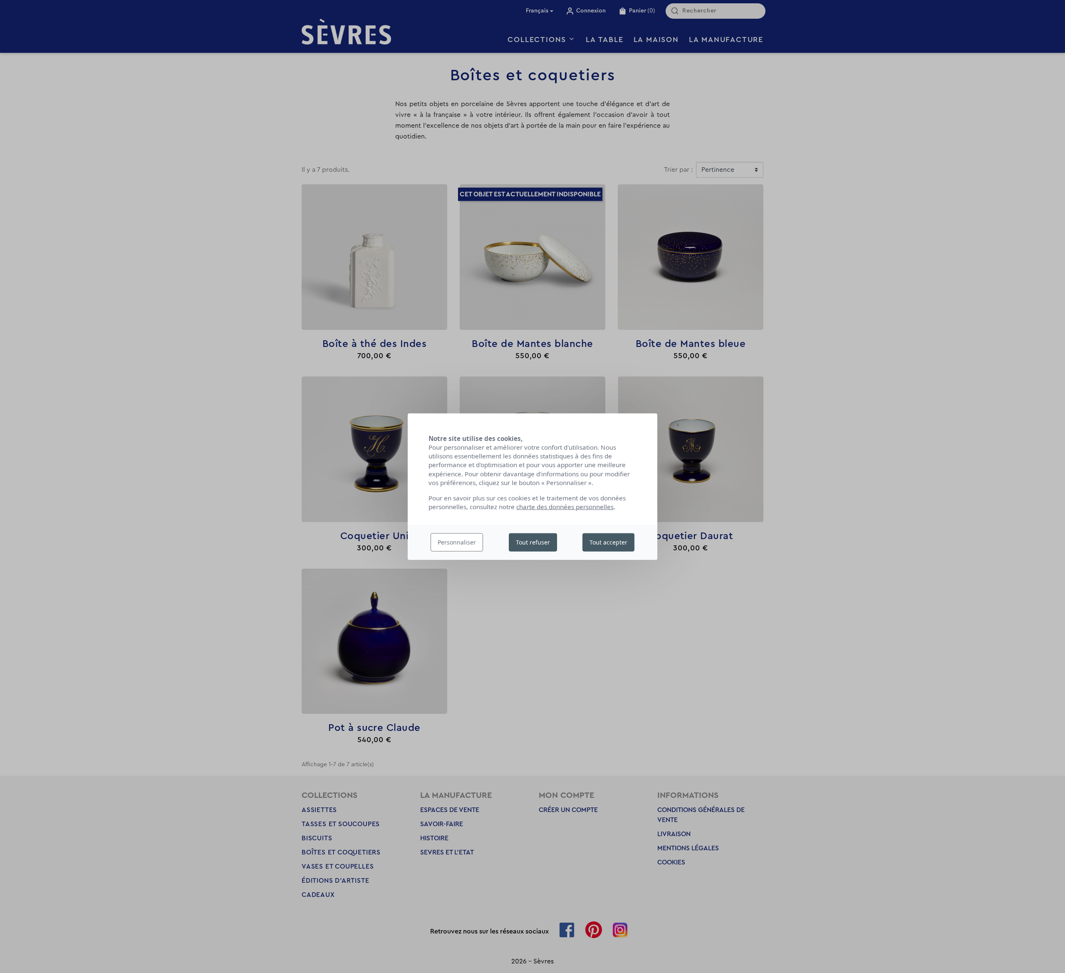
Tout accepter (608, 542)
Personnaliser (457, 542)
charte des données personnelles (565, 507)
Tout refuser (533, 542)
